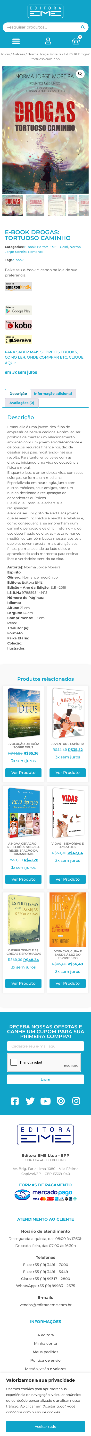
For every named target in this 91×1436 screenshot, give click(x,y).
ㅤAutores (18, 54)
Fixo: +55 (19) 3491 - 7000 (45, 1264)
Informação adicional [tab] (53, 393)
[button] (16, 41)
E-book (30, 247)
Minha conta (45, 1343)
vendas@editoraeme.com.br (46, 1304)
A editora (45, 1335)
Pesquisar (83, 27)
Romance (35, 252)
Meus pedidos (45, 1352)
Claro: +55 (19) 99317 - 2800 (45, 1278)
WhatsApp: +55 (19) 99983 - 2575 (45, 1285)
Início (5, 54)
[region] (45, 1404)
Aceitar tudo (45, 1426)
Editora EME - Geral (52, 247)
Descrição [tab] (18, 393)
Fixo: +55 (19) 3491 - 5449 (45, 1271)
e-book (18, 260)
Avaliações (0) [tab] (21, 403)
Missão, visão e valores (45, 1368)
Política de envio (45, 1360)
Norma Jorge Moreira (44, 54)
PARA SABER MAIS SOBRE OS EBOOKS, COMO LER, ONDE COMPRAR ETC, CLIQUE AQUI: (44, 357)
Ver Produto (23, 772)
